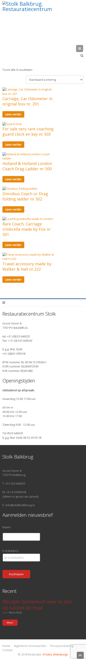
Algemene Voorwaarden (30, 646)
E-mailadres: (10, 551)
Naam (6, 527)
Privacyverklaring (61, 646)
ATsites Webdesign (55, 654)
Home (6, 646)
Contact (7, 650)
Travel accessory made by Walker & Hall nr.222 (26, 266)
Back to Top (80, 655)
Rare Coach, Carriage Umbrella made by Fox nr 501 (26, 229)
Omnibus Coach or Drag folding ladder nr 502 (25, 196)
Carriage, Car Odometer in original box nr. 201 (27, 101)
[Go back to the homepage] (43, 18)
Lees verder (13, 114)
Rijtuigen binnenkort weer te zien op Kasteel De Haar (37, 604)
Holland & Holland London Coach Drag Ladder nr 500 (27, 166)
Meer (10, 622)
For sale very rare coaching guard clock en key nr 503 (28, 131)
